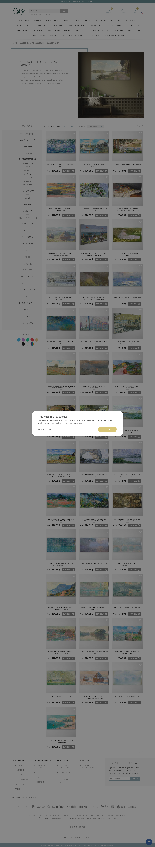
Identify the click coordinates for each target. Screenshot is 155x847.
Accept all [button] (107, 429)
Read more (78, 423)
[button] (45, 429)
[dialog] (77, 423)
